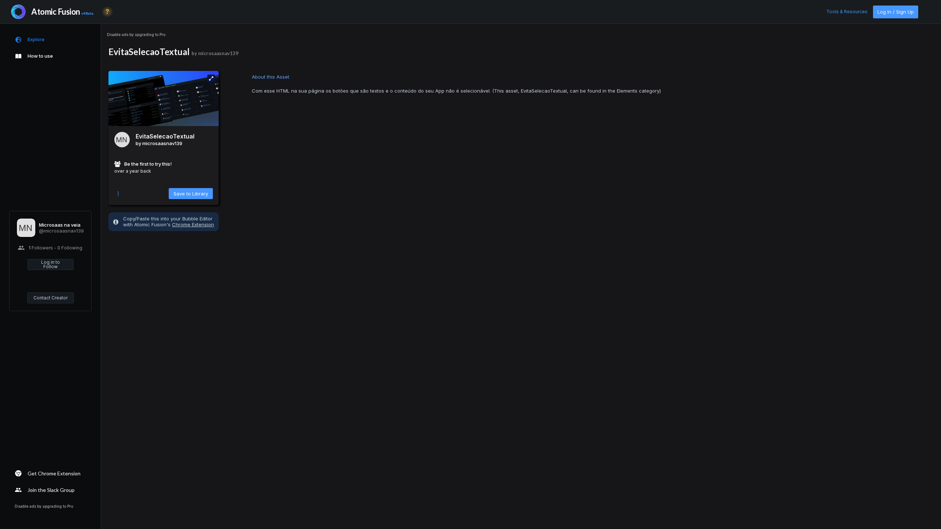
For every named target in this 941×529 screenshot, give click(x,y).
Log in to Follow (50, 264)
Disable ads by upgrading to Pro (136, 34)
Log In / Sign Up (895, 12)
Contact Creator (50, 298)
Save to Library (190, 194)
